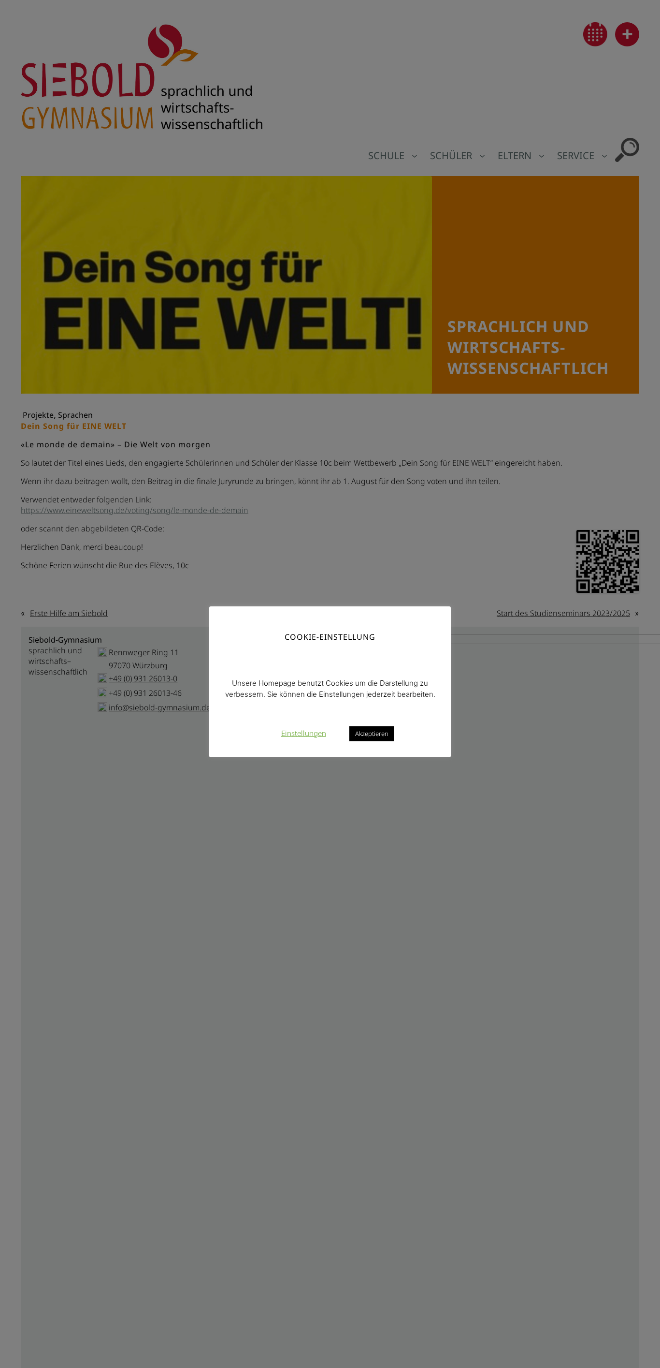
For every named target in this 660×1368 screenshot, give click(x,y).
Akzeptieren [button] (371, 733)
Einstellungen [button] (303, 732)
